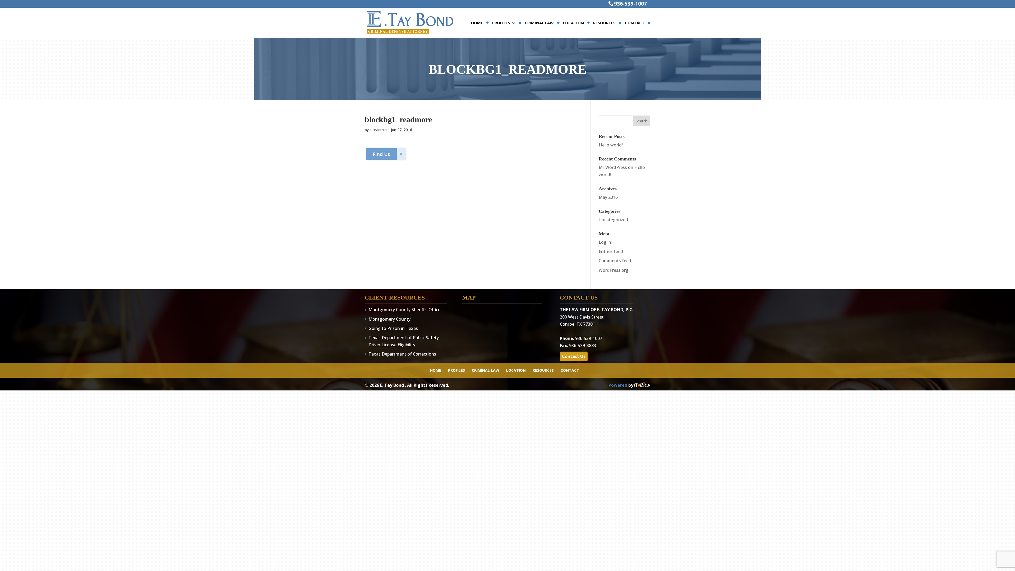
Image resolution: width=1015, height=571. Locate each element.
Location (573, 23)
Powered (618, 385)
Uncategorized (613, 220)
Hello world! (611, 145)
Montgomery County (389, 319)
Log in (605, 242)
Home (477, 23)
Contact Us (573, 356)
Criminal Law (539, 23)
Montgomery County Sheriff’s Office (404, 309)
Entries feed (611, 251)
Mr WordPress (613, 167)
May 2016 (608, 197)
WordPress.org (613, 270)
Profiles (501, 23)
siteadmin (378, 129)
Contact (634, 23)
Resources (604, 23)
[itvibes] (642, 385)
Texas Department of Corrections (402, 354)
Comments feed (615, 261)
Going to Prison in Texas (393, 328)
